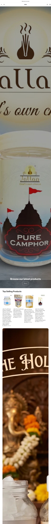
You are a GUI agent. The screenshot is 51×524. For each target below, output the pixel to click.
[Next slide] (47, 310)
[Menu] (1, 4)
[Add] (11, 306)
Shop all (25, 283)
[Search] (4, 4)
